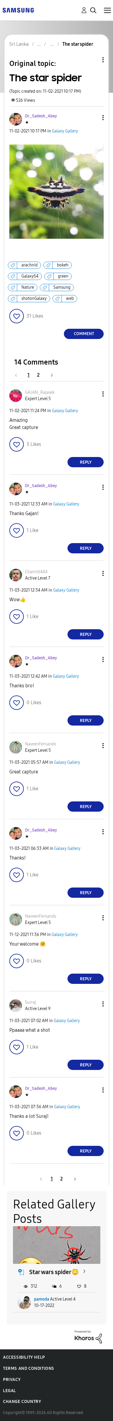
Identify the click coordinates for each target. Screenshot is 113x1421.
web (70, 298)
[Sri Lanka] (18, 10)
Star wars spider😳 (54, 1272)
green (63, 276)
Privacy (11, 1379)
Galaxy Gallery (65, 131)
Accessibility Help (24, 1357)
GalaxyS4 (30, 276)
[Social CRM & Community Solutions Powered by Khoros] (88, 1336)
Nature (27, 287)
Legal (9, 1390)
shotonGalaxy (34, 298)
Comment (84, 333)
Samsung (62, 287)
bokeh (62, 265)
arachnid (29, 265)
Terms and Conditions (28, 1368)
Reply (86, 462)
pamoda (41, 1299)
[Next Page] (50, 375)
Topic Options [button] (93, 59)
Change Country (22, 1401)
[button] (93, 117)
